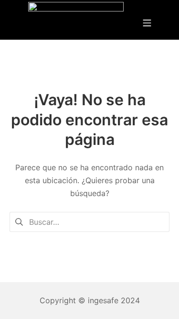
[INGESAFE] (76, 22)
